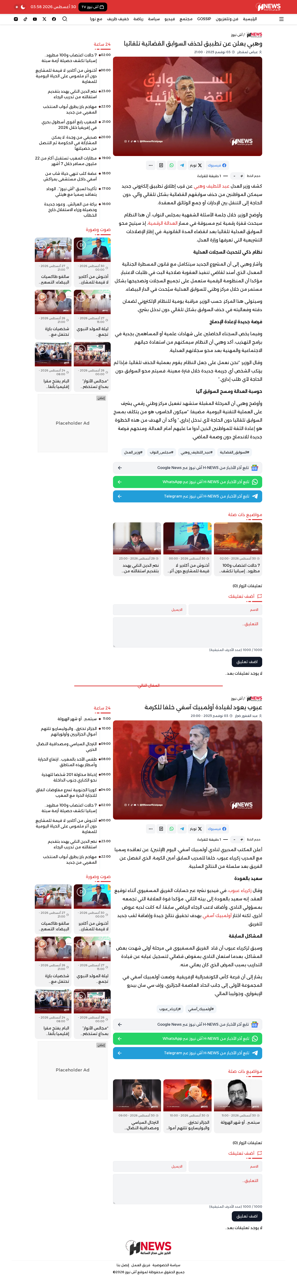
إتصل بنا (123, 1265)
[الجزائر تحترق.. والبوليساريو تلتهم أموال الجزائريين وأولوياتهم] (187, 1106)
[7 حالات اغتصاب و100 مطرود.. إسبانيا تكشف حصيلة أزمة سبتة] (238, 549)
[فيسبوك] (54, 19)
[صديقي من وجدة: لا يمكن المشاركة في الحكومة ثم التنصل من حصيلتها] (73, 144)
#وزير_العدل (133, 452)
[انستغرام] (16, 19)
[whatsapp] (171, 165)
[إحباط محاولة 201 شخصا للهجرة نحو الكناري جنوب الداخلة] (73, 779)
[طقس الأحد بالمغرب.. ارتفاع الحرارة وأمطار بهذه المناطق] (73, 763)
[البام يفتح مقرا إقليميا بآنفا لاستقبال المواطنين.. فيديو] (53, 367)
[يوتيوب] (35, 19)
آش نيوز (236, 35)
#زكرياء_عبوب (170, 1009)
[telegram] (182, 165)
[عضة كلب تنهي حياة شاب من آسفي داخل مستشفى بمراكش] (73, 178)
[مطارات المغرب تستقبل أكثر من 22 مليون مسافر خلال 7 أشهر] (73, 162)
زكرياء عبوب (240, 890)
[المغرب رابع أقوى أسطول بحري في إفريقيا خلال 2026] (73, 126)
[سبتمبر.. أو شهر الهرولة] (238, 1106)
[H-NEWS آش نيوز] (268, 7)
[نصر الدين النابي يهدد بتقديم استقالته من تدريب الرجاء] (137, 549)
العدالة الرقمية (163, 223)
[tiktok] (25, 19)
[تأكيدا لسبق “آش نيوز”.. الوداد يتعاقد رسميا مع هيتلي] (73, 193)
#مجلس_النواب (161, 452)
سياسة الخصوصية (166, 1265)
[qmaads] (149, 1248)
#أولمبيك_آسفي (201, 1009)
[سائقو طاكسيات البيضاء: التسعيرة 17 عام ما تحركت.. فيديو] (53, 262)
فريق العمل (140, 1265)
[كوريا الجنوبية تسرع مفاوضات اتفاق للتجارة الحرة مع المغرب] (73, 794)
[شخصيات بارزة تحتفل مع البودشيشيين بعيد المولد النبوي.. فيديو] (53, 315)
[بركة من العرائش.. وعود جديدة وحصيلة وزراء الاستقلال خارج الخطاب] (73, 211)
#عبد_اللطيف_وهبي (197, 452)
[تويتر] (44, 19)
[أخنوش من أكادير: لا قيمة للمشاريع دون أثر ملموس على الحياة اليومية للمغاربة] (187, 549)
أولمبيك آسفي (217, 915)
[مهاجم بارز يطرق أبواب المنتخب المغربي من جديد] (73, 111)
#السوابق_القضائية (234, 452)
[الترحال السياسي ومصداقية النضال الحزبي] (137, 1106)
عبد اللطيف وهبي (211, 186)
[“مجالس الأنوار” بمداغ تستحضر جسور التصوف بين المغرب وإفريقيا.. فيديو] (92, 367)
